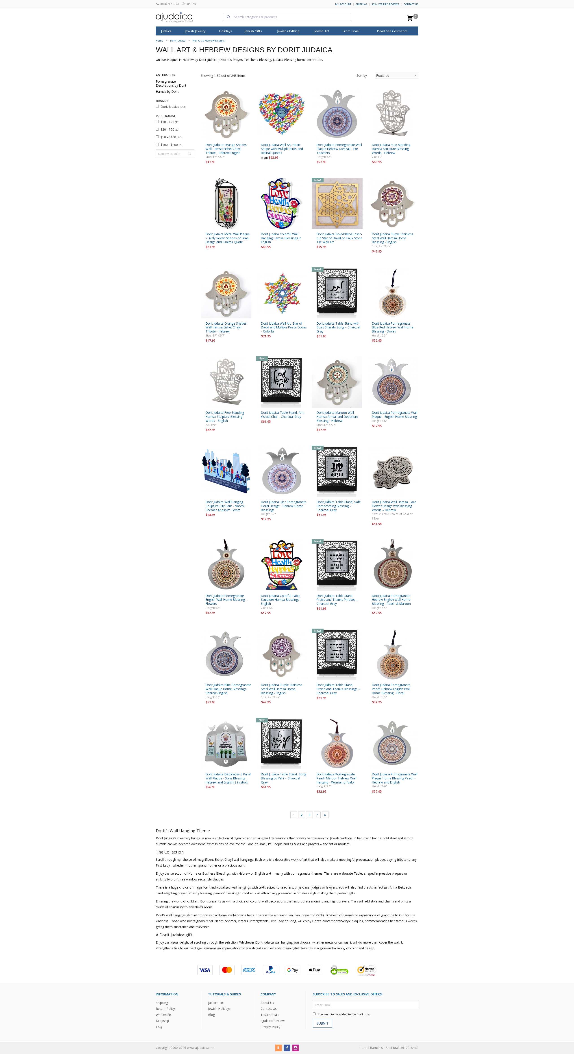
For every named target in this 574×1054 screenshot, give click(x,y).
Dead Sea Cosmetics (392, 31)
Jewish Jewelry (195, 31)
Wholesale (163, 1015)
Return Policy (165, 1009)
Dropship (162, 1021)
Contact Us (411, 4)
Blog (211, 1015)
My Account (343, 4)
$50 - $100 (171, 137)
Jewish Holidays (219, 1009)
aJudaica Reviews (273, 1021)
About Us (267, 1003)
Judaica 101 (216, 1003)
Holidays (225, 31)
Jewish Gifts (253, 31)
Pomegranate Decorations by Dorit (171, 83)
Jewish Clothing (288, 31)
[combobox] (287, 17)
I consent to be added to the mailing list (344, 1014)
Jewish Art (321, 31)
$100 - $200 (171, 145)
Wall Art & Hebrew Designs (208, 40)
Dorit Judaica (177, 40)
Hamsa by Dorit (167, 91)
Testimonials (270, 1015)
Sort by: (362, 75)
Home (159, 40)
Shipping (361, 4)
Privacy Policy (270, 1027)
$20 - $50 (170, 129)
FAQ (159, 1027)
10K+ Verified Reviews (385, 4)
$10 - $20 (170, 122)
